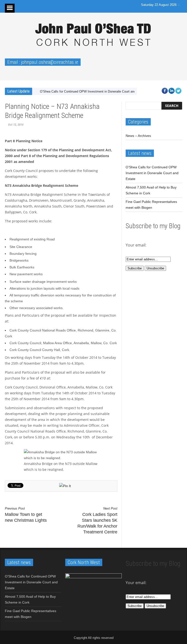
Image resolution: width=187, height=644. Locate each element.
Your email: (136, 582)
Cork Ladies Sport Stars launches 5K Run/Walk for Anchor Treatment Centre (97, 520)
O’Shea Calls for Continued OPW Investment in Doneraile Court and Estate (93, 91)
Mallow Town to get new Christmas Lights (26, 515)
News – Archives (138, 136)
